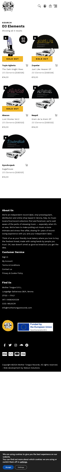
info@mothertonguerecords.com (17, 308)
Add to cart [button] (27, 165)
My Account (7, 261)
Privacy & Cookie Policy (12, 273)
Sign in (5, 257)
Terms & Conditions (11, 265)
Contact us (7, 269)
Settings (21, 467)
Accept (8, 467)
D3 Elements (8, 72)
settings (23, 462)
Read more (28, 65)
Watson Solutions (32, 368)
